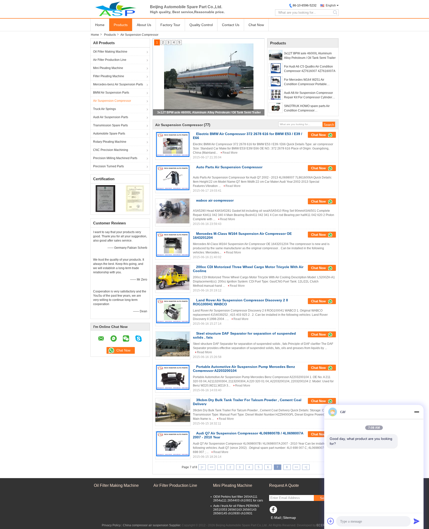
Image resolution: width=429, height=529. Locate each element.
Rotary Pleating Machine (109, 141)
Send (323, 498)
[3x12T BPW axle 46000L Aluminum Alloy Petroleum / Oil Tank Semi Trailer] (276, 55)
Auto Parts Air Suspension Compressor (229, 167)
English (331, 5)
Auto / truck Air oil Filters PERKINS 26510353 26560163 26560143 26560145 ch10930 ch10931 (236, 509)
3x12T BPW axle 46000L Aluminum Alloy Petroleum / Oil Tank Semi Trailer (209, 112)
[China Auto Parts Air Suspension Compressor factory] (172, 177)
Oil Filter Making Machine (110, 51)
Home (100, 25)
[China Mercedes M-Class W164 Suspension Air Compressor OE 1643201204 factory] (172, 244)
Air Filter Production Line (109, 60)
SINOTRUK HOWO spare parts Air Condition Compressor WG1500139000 (307, 108)
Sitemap (289, 518)
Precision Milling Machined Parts (115, 158)
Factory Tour (170, 25)
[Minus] (417, 412)
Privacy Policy (111, 525)
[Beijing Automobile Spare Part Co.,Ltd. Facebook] (274, 511)
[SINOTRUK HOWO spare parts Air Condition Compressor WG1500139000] (276, 108)
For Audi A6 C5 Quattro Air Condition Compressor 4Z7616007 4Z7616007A (309, 69)
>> (296, 467)
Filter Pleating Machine (108, 76)
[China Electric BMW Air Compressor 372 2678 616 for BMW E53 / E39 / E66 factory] (172, 144)
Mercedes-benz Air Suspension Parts (118, 84)
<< (211, 467)
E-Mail (276, 518)
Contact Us (230, 25)
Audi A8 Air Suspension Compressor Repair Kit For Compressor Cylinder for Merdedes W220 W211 (308, 95)
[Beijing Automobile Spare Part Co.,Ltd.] (117, 8)
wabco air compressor (215, 200)
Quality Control (201, 25)
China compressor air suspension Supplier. (152, 525)
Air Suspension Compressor (112, 101)
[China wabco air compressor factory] (172, 211)
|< (202, 467)
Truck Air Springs (104, 109)
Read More (230, 152)
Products (121, 25)
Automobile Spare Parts (109, 133)
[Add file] (330, 521)
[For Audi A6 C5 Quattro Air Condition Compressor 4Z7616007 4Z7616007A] (276, 68)
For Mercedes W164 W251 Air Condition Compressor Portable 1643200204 (305, 82)
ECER (321, 525)
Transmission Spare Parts (110, 125)
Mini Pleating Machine (108, 68)
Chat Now (256, 25)
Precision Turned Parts (108, 166)
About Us (144, 25)
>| (306, 467)
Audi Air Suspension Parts (110, 117)
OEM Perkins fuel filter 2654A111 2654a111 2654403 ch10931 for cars (238, 498)
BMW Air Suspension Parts (111, 92)
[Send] (417, 521)
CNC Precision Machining (110, 150)
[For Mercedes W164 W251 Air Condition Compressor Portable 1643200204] (276, 81)
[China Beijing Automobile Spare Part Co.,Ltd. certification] (105, 198)
